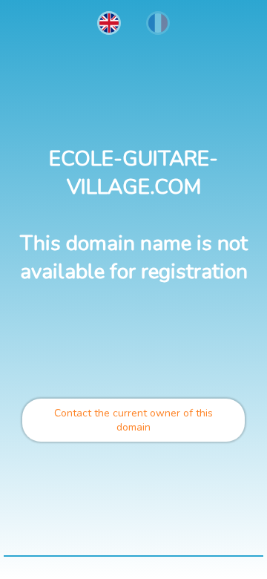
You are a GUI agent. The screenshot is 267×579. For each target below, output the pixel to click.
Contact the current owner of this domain (133, 420)
